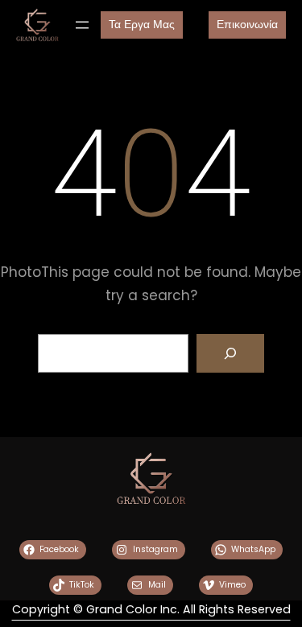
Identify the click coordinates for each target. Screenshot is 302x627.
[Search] (230, 353)
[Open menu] (82, 25)
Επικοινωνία (247, 24)
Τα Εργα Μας (142, 24)
